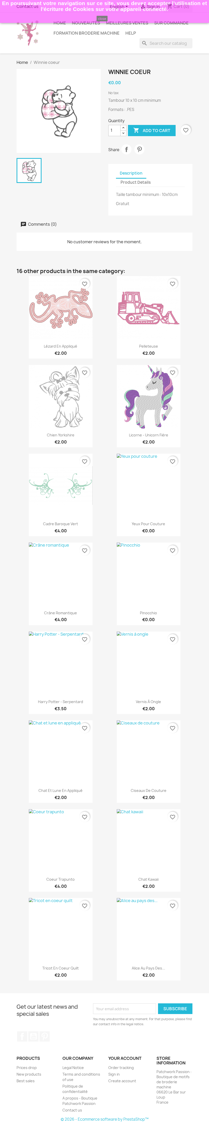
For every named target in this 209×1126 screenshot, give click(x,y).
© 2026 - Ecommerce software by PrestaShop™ (105, 1119)
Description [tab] (131, 173)
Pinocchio (148, 612)
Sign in (114, 1074)
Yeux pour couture (148, 523)
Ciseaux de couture (148, 790)
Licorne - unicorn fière (148, 435)
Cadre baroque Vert (60, 523)
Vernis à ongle (148, 701)
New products (29, 1074)
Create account (122, 1080)
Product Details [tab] (136, 182)
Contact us (72, 1110)
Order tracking (121, 1067)
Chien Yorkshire (60, 435)
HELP (130, 33)
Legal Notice (73, 1067)
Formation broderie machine (87, 33)
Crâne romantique (60, 612)
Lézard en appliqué (60, 346)
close (102, 19)
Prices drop (27, 1067)
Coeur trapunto (60, 879)
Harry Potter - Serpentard (60, 701)
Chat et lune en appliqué (60, 790)
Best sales (26, 1080)
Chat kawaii (148, 879)
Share (126, 149)
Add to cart (151, 130)
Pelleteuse (148, 346)
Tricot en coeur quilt (60, 968)
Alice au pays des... (148, 968)
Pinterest (139, 149)
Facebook (22, 1036)
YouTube (33, 1036)
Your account (124, 1058)
